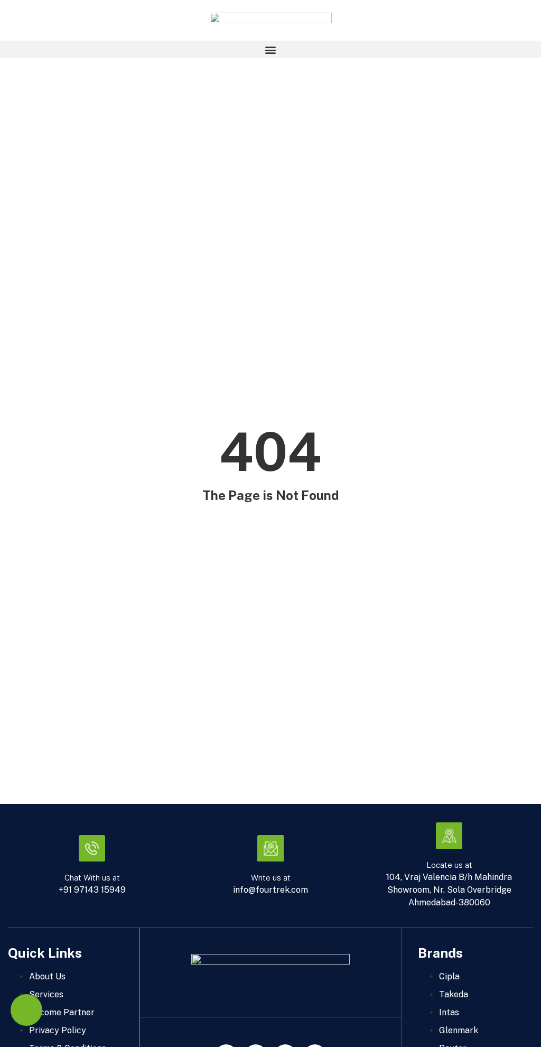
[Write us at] (270, 848)
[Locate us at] (449, 835)
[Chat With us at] (92, 848)
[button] (270, 49)
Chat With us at (92, 877)
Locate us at (449, 864)
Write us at (271, 877)
